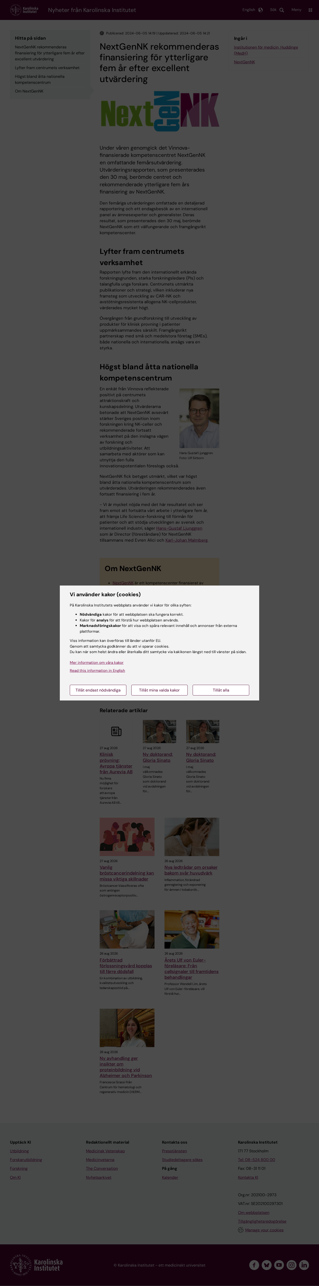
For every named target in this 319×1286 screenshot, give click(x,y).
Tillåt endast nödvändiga (98, 690)
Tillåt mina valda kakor (159, 690)
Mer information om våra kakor (97, 662)
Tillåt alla (221, 690)
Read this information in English (97, 670)
